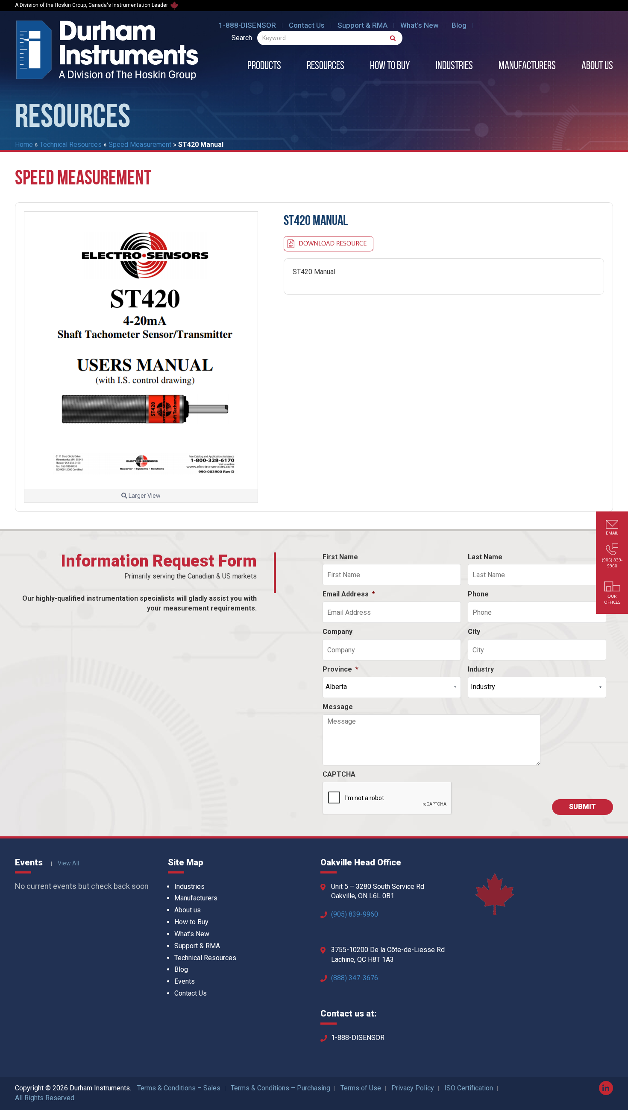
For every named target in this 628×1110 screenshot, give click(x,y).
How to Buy (390, 66)
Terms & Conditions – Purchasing (280, 1088)
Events (184, 981)
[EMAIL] (612, 525)
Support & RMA (362, 25)
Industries (454, 66)
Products (264, 66)
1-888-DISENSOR (247, 25)
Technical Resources (71, 144)
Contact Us (307, 25)
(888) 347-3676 (354, 978)
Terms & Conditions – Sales (178, 1088)
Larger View (144, 495)
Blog (459, 25)
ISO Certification (468, 1088)
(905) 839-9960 (354, 914)
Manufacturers (527, 66)
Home (24, 144)
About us (597, 66)
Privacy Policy (412, 1088)
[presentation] (387, 798)
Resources (325, 66)
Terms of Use (360, 1088)
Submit (582, 807)
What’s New (419, 25)
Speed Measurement (140, 144)
